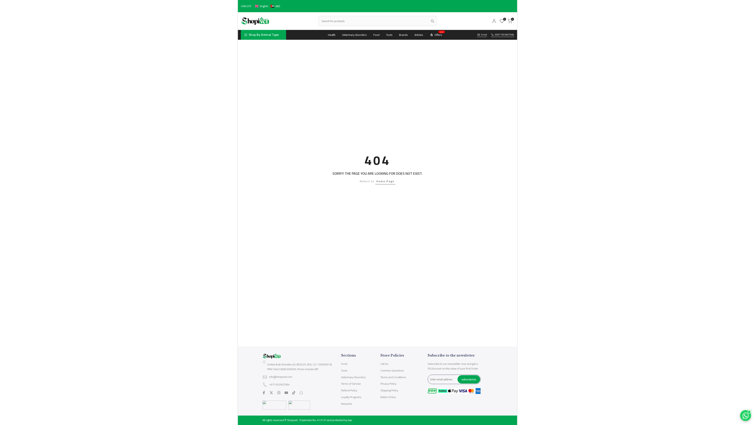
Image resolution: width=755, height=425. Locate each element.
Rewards (346, 403)
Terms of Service (351, 383)
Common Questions (392, 370)
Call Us (384, 363)
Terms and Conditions (393, 377)
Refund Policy (349, 390)
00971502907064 (504, 35)
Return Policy (388, 397)
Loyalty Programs (351, 397)
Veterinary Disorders (353, 377)
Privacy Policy (388, 383)
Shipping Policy (389, 390)
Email (484, 35)
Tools (344, 370)
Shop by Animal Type (264, 35)
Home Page (385, 181)
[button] (267, 6)
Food (344, 363)
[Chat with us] (745, 415)
